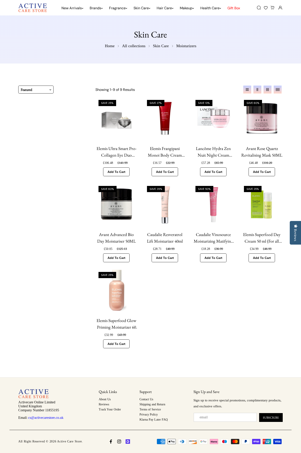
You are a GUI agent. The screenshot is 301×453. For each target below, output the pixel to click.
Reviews (104, 404)
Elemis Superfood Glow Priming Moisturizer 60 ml (116, 324)
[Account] (280, 7)
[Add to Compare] (132, 104)
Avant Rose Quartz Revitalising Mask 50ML (261, 152)
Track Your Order (110, 409)
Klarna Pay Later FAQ (153, 419)
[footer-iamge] (33, 397)
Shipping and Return (152, 404)
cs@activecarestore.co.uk (45, 417)
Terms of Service (150, 409)
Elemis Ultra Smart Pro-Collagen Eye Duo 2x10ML (116, 152)
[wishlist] (265, 7)
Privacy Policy (148, 414)
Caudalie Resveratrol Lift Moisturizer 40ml (165, 238)
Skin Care (161, 46)
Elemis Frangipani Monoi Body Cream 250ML (165, 152)
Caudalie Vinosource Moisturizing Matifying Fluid (213, 238)
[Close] (37, 428)
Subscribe (271, 417)
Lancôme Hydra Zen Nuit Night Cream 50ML (213, 152)
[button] (272, 7)
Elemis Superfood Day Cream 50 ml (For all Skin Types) (262, 238)
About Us (105, 399)
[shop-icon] (128, 441)
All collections (133, 46)
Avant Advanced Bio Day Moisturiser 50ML (116, 238)
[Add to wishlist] (132, 121)
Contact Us (146, 399)
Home (110, 46)
